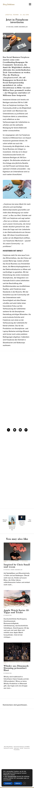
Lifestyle (8, 15)
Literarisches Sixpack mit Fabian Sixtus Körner (22, 523)
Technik (16, 15)
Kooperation (27, 748)
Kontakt (21, 748)
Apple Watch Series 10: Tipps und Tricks (16, 611)
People (18, 662)
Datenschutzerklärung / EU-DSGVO (22, 746)
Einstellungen (12, 776)
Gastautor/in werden (8, 748)
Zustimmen (8, 783)
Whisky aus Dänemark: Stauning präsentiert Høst (16, 668)
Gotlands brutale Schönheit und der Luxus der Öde (12, 528)
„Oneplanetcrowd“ (10, 78)
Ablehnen (17, 783)
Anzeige (6, 662)
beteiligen (20, 105)
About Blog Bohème (8, 746)
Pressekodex (17, 749)
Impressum (16, 748)
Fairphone (25, 57)
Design (6, 606)
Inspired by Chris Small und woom (17, 565)
